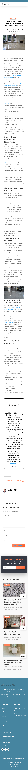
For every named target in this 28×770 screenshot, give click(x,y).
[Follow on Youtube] (8, 749)
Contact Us (4, 721)
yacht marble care (9, 322)
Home (3, 708)
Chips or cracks (9, 162)
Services (3, 716)
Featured (13, 18)
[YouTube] (15, 466)
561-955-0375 (10, 736)
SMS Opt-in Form (14, 764)
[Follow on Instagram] (5, 749)
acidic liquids (14, 383)
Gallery (3, 719)
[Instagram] (14, 466)
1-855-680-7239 (7, 729)
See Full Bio (13, 463)
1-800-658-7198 (7, 732)
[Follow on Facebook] (2, 749)
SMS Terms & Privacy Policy (14, 762)
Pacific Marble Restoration (15, 29)
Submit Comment (18, 545)
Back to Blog (5, 7)
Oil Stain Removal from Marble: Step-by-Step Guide (13, 662)
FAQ (2, 711)
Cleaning (7, 103)
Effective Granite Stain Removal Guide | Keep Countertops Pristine (13, 602)
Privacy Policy (14, 766)
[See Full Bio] (17, 463)
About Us (3, 713)
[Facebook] (12, 466)
